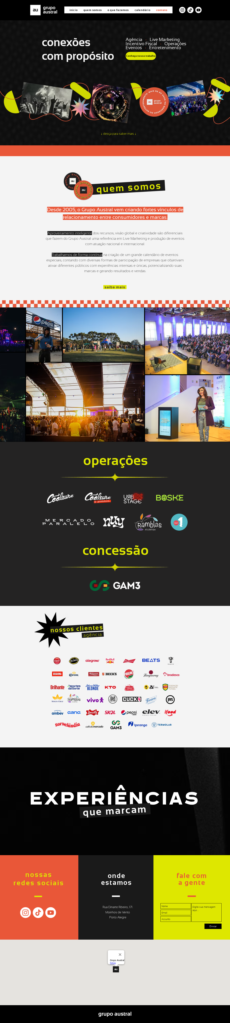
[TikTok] (190, 10)
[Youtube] (198, 10)
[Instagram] (25, 912)
